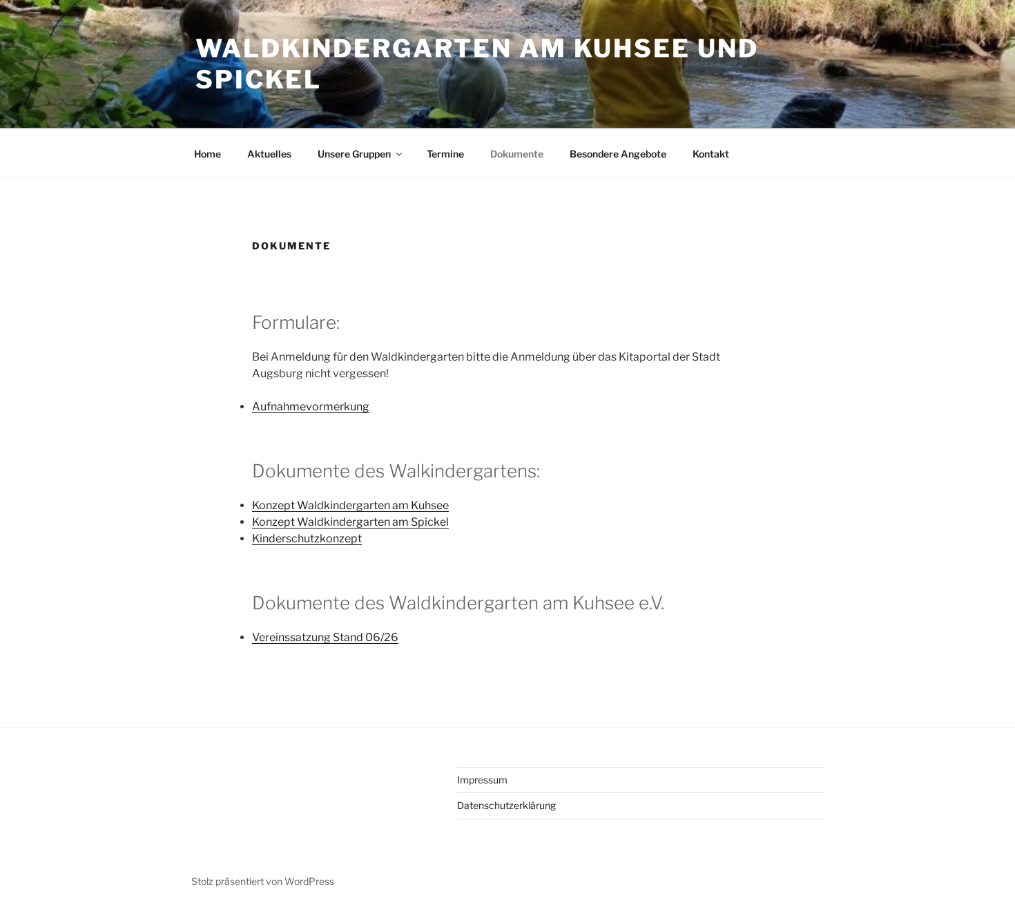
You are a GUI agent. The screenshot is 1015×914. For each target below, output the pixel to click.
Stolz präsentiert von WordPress (262, 881)
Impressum (482, 780)
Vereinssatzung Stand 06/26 (325, 637)
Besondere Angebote (618, 154)
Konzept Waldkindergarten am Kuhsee (350, 505)
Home (207, 154)
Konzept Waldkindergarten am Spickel (350, 522)
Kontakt (711, 154)
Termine (445, 154)
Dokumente (516, 154)
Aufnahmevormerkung (310, 406)
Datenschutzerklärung (506, 805)
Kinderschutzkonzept (307, 538)
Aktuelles (269, 154)
